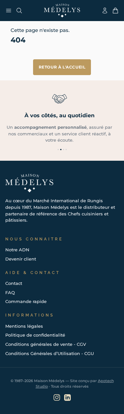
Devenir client (20, 259)
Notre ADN (17, 249)
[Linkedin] (67, 397)
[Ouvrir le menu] (8, 10)
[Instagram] (57, 397)
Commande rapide (26, 301)
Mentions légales (24, 326)
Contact (13, 283)
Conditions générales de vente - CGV (45, 344)
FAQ (10, 292)
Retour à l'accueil (62, 67)
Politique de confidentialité (35, 335)
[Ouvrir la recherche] (19, 10)
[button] (58, 149)
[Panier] (115, 10)
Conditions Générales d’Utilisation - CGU (49, 353)
